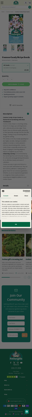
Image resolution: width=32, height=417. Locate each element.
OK (16, 224)
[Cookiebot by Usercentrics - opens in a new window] (23, 191)
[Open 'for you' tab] (27, 412)
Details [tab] (16, 195)
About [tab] (26, 195)
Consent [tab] (5, 195)
